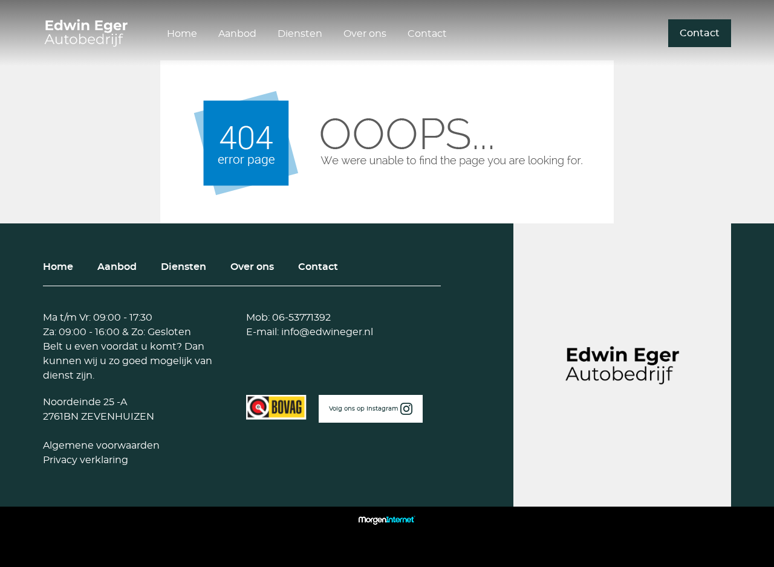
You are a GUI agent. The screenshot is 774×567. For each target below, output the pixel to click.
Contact (427, 34)
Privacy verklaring (85, 460)
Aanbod (237, 34)
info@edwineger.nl (326, 332)
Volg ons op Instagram (364, 409)
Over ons (364, 34)
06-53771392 (300, 317)
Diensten (300, 34)
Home (182, 34)
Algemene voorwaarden (101, 445)
